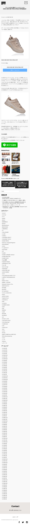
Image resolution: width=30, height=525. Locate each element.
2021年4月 (4, 369)
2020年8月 (4, 383)
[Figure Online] (3, 4)
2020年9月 (4, 381)
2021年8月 (4, 362)
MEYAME (4, 287)
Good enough (5, 266)
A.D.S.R (3, 213)
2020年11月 (4, 377)
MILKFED (4, 289)
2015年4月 (4, 493)
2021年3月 (4, 370)
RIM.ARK (4, 313)
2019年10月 (4, 400)
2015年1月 (4, 499)
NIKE (3, 301)
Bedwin (3, 223)
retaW (3, 311)
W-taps (3, 332)
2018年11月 (4, 419)
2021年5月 (4, 367)
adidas (3, 218)
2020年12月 (5, 376)
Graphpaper (4, 268)
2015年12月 (4, 479)
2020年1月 (4, 395)
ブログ (14, 178)
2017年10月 (4, 441)
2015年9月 (4, 485)
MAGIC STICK (5, 280)
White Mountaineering (7, 336)
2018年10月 (4, 421)
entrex (3, 246)
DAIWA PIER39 (5, 240)
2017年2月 (4, 455)
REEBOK (4, 310)
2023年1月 (4, 348)
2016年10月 (4, 462)
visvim (3, 330)
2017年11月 (4, 440)
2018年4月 (4, 431)
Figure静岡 (4, 260)
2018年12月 (4, 417)
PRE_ (3, 308)
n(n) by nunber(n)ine (6, 292)
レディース (4, 343)
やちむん (4, 341)
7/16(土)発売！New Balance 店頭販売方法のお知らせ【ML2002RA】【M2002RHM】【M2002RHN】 (14, 202)
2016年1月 (4, 478)
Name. (3, 294)
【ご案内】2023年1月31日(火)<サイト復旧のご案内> (14, 200)
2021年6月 (4, 365)
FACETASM (4, 249)
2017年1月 (4, 457)
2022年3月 (4, 351)
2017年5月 (4, 450)
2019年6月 (4, 407)
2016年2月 (4, 476)
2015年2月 (4, 497)
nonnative (4, 303)
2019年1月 (4, 415)
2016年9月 (4, 464)
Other (3, 306)
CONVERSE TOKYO (6, 239)
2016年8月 (4, 466)
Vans (3, 329)
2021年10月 (4, 358)
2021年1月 (4, 374)
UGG (3, 325)
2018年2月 (4, 434)
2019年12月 (4, 396)
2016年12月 (4, 459)
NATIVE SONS (5, 296)
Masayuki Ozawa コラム (7, 284)
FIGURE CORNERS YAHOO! (8, 254)
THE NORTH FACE (6, 320)
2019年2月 (4, 414)
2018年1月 (4, 436)
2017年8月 (4, 445)
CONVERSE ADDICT (6, 237)
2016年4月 (4, 473)
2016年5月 (4, 471)
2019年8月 (4, 403)
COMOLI (4, 235)
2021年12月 (4, 355)
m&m (3, 279)
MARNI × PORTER (6, 282)
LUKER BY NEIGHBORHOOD (8, 277)
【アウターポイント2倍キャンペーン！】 (11, 204)
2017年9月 (4, 443)
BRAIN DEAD (5, 227)
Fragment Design (6, 261)
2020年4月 (4, 389)
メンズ (17, 178)
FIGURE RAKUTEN (6, 256)
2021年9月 (4, 360)
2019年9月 (4, 402)
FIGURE (4, 253)
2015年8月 (4, 486)
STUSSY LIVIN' (5, 318)
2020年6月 (4, 386)
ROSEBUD (4, 315)
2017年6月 (4, 448)
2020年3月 (4, 391)
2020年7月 (4, 384)
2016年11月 (4, 460)
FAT (3, 251)
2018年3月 (4, 433)
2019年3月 (4, 412)
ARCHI (3, 220)
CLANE (3, 234)
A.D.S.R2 (4, 215)
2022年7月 (4, 350)
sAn (3, 317)
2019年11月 (4, 398)
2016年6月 (4, 469)
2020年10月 (5, 379)
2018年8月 (4, 424)
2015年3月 (4, 495)
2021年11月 (4, 357)
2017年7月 (4, 447)
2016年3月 (4, 474)
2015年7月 (4, 488)
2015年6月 (4, 490)
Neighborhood (5, 298)
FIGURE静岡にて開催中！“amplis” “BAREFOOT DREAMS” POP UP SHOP (8, 184)
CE (2, 230)
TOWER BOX (5, 324)
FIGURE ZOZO (5, 258)
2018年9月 (4, 422)
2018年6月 (4, 428)
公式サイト (15, 517)
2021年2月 (4, 372)
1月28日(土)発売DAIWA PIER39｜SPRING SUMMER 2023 (11, 198)
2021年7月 (4, 364)
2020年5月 (4, 388)
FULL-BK (4, 265)
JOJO (3, 273)
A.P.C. (3, 216)
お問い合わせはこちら (16, 510)
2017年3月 (4, 454)
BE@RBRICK (5, 221)
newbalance (5, 299)
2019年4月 (4, 410)
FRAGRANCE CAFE (6, 263)
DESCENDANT (5, 244)
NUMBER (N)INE (6, 305)
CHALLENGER (5, 232)
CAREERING (5, 228)
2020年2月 (4, 393)
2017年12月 (4, 438)
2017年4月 (4, 452)
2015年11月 (4, 481)
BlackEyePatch (5, 225)
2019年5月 (4, 409)
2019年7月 (4, 405)
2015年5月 (4, 492)
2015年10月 (4, 483)
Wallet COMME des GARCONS (9, 334)
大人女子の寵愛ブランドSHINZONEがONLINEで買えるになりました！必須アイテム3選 (21, 184)
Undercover (4, 327)
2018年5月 (4, 429)
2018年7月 (4, 426)
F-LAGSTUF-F (5, 247)
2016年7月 (4, 467)
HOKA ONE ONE (9, 178)
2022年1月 (4, 353)
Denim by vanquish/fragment (8, 242)
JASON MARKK (5, 272)
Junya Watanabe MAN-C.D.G (8, 275)
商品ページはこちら (15, 70)
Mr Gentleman (5, 291)
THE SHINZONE (5, 322)
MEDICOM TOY (5, 285)
